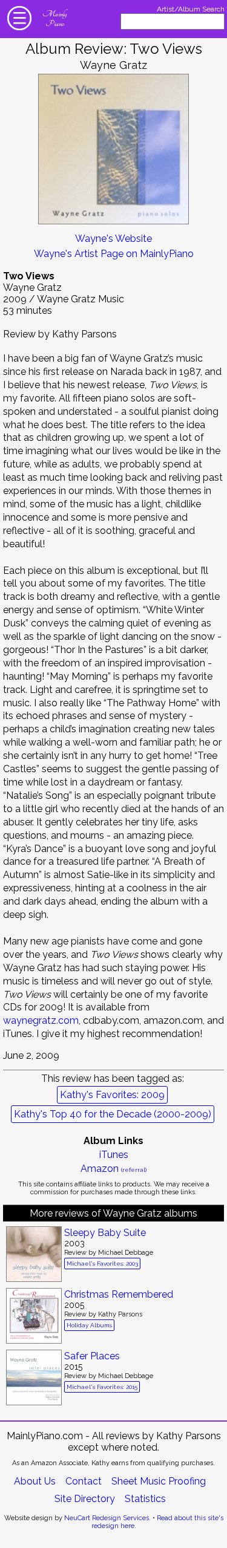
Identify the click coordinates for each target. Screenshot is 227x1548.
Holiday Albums (89, 1325)
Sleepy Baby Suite (105, 1232)
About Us (35, 1481)
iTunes (113, 1154)
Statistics (145, 1498)
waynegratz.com (41, 1020)
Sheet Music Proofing (158, 1481)
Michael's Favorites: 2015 (102, 1387)
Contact (83, 1481)
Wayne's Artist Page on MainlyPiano (114, 253)
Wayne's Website (113, 238)
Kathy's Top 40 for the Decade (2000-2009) (112, 1114)
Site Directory (84, 1498)
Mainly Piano (54, 18)
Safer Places (92, 1356)
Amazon (113, 1168)
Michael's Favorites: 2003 (102, 1263)
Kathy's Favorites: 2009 (112, 1095)
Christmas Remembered (118, 1294)
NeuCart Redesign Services (106, 1518)
